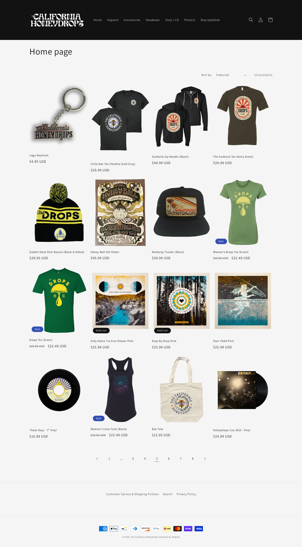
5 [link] (157, 458)
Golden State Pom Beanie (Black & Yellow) (56, 252)
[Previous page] (97, 459)
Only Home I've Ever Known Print (112, 341)
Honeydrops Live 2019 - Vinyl (231, 430)
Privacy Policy (186, 494)
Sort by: (206, 75)
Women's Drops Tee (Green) (231, 252)
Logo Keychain (39, 155)
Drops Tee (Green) (40, 340)
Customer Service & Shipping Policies (132, 494)
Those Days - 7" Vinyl (43, 430)
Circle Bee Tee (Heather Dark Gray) (113, 164)
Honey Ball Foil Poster (105, 252)
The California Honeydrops (144, 537)
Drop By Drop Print (164, 341)
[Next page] (205, 459)
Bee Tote (157, 429)
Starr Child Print (223, 341)
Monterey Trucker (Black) (168, 252)
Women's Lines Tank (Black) (109, 429)
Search (168, 494)
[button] (251, 20)
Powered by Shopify (169, 537)
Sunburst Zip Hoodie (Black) (170, 156)
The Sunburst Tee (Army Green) (233, 156)
